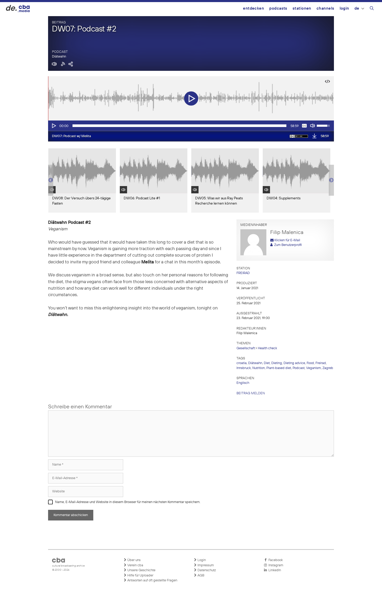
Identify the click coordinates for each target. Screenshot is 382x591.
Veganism (313, 368)
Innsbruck (243, 368)
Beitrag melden (250, 393)
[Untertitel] (304, 125)
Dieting (276, 363)
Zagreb (327, 368)
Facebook (275, 560)
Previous (50, 180)
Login (344, 8)
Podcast (299, 368)
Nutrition (258, 368)
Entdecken (253, 8)
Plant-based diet (278, 368)
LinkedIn (274, 570)
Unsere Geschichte (141, 570)
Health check (267, 348)
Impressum (205, 565)
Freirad (320, 363)
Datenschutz (206, 570)
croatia (241, 363)
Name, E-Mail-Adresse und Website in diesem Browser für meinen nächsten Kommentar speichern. (127, 502)
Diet (267, 363)
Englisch (242, 383)
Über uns (134, 560)
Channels (325, 8)
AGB (200, 575)
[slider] (179, 125)
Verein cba (135, 565)
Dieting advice (294, 363)
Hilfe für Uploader (140, 575)
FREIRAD (243, 273)
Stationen (302, 8)
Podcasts (278, 8)
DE (356, 8)
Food (310, 363)
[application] (191, 125)
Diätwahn (59, 56)
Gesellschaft (245, 348)
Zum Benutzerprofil (287, 245)
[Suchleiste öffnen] (371, 9)
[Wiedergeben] (53, 125)
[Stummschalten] (312, 125)
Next (331, 180)
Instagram (275, 565)
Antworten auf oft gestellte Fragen (152, 580)
